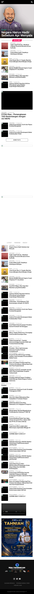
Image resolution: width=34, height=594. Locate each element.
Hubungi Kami (18, 585)
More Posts (17, 140)
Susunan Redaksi (9, 583)
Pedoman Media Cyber (23, 583)
